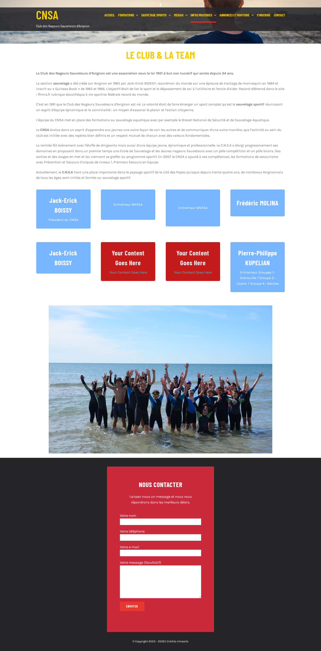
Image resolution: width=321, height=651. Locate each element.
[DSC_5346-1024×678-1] (160, 307)
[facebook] (160, 4)
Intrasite (182, 641)
